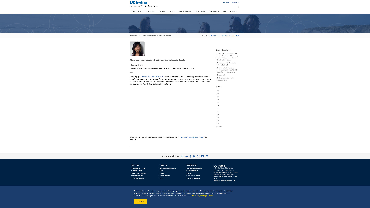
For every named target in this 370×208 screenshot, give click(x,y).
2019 (217, 111)
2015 (217, 123)
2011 (237, 36)
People (171, 11)
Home (133, 11)
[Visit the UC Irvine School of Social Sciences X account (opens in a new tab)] (198, 156)
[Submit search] (238, 7)
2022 (217, 102)
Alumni (189, 173)
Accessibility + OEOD (138, 168)
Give (160, 178)
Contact (232, 11)
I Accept (140, 201)
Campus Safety (137, 170)
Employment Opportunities (167, 168)
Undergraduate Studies (194, 168)
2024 (217, 96)
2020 (217, 108)
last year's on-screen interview (153, 77)
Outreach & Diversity (185, 11)
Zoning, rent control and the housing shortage (225, 79)
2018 (217, 114)
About (140, 11)
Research (162, 11)
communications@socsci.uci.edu (193, 137)
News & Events (214, 11)
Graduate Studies (192, 170)
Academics (150, 11)
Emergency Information (139, 173)
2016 (217, 120)
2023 (217, 99)
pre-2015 (219, 126)
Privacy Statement (138, 178)
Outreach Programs (193, 175)
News (233, 36)
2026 (217, 90)
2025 (217, 93)
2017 (217, 117)
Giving (225, 11)
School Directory (164, 175)
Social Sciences (215, 36)
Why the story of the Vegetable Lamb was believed (226, 64)
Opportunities (200, 11)
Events (161, 173)
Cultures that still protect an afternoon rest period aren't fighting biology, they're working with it (227, 70)
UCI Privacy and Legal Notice (202, 196)
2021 (217, 105)
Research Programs (193, 178)
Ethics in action (221, 75)
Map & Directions (137, 175)
